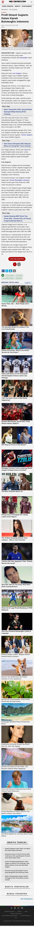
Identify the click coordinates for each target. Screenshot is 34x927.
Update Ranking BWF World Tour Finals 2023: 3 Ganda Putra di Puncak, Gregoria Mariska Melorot (17, 218)
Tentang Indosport (9, 911)
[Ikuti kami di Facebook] (11, 908)
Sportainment (27, 6)
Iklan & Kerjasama (25, 915)
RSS (16, 917)
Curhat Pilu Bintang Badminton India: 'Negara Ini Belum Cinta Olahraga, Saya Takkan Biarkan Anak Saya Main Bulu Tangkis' (17, 864)
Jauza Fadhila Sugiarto (8, 278)
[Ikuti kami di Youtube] (22, 908)
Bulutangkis (19, 278)
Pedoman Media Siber (15, 913)
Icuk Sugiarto (17, 73)
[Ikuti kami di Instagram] (18, 908)
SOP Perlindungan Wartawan (9, 915)
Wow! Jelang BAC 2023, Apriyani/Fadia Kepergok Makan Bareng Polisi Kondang (18, 112)
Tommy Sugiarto (26, 135)
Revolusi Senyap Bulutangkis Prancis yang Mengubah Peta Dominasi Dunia (16, 871)
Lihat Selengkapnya (26, 899)
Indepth (17, 6)
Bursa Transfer (7, 6)
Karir (26, 911)
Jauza (26, 150)
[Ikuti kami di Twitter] (15, 908)
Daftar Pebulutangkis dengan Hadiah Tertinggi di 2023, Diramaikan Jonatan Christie (16, 878)
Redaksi (20, 911)
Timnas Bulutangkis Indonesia (19, 180)
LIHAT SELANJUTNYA (17, 259)
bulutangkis (24, 58)
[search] (31, 2)
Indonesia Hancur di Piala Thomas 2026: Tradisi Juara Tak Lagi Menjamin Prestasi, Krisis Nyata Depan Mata (17, 856)
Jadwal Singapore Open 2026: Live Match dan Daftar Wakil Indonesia (17, 849)
